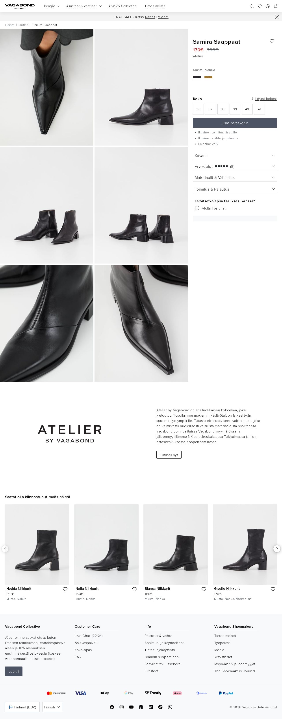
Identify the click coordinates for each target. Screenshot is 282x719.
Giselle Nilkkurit (227, 588)
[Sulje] (277, 16)
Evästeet (151, 670)
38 (224, 110)
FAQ (78, 656)
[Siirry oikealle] (276, 548)
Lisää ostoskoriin (235, 122)
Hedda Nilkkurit (19, 588)
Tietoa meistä (225, 635)
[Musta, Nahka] (197, 77)
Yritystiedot (223, 656)
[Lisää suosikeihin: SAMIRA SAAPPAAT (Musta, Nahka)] (272, 41)
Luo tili (14, 671)
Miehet (163, 17)
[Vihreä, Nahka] (208, 77)
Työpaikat (222, 642)
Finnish (49, 707)
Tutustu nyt (169, 454)
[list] (141, 556)
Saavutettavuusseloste (163, 663)
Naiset (150, 17)
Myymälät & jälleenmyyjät (234, 663)
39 (236, 110)
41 (261, 110)
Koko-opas (83, 649)
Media (219, 649)
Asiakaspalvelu (86, 642)
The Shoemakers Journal (234, 670)
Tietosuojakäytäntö (160, 649)
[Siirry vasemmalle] (5, 548)
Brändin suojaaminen (162, 656)
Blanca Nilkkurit (157, 588)
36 (200, 110)
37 (212, 110)
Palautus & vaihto (158, 635)
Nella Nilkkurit (87, 588)
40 (248, 110)
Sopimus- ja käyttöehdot (164, 642)
